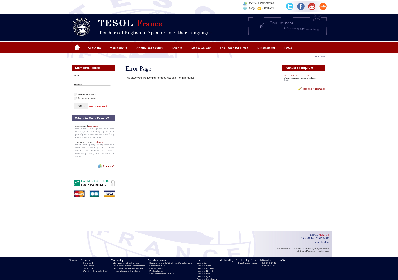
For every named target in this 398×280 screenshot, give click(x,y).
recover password (98, 106)
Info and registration (314, 88)
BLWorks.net (310, 251)
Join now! (108, 165)
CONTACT (268, 8)
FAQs (252, 8)
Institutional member (88, 98)
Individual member (87, 94)
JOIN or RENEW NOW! (261, 3)
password (78, 84)
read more (93, 126)
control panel (323, 251)
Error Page (319, 56)
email (76, 75)
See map (315, 242)
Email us (325, 242)
